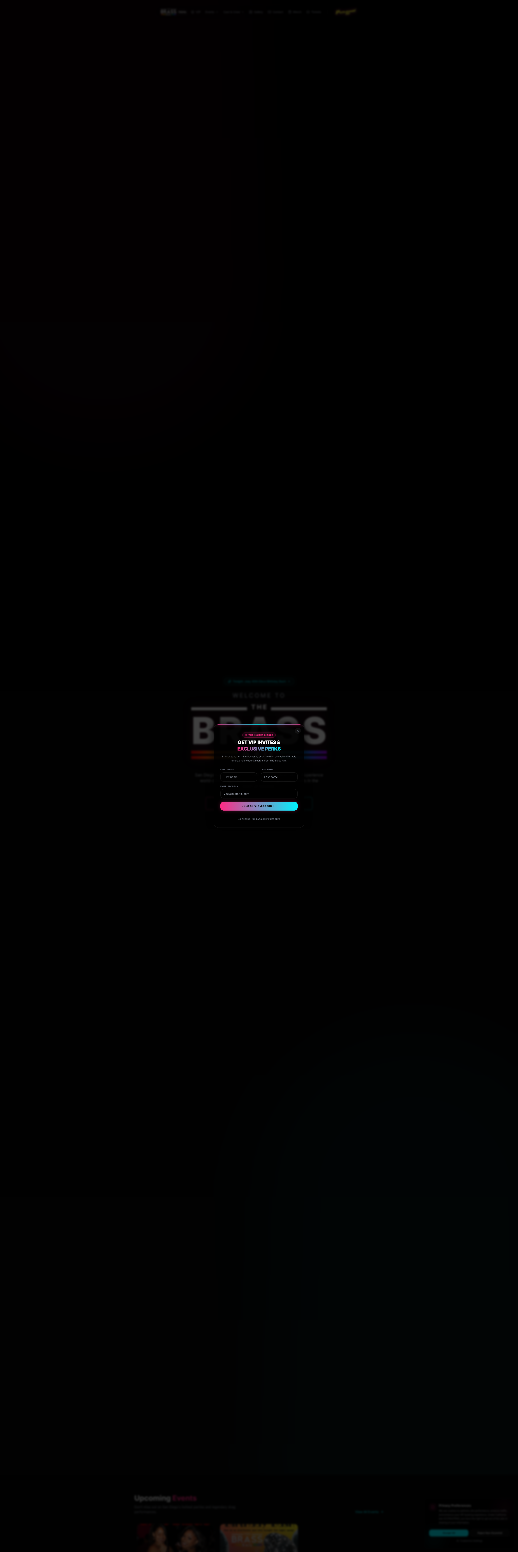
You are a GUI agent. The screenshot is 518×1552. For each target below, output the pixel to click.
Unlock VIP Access (257, 806)
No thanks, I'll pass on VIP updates (259, 819)
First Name (227, 769)
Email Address (229, 786)
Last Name (267, 769)
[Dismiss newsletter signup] (298, 731)
